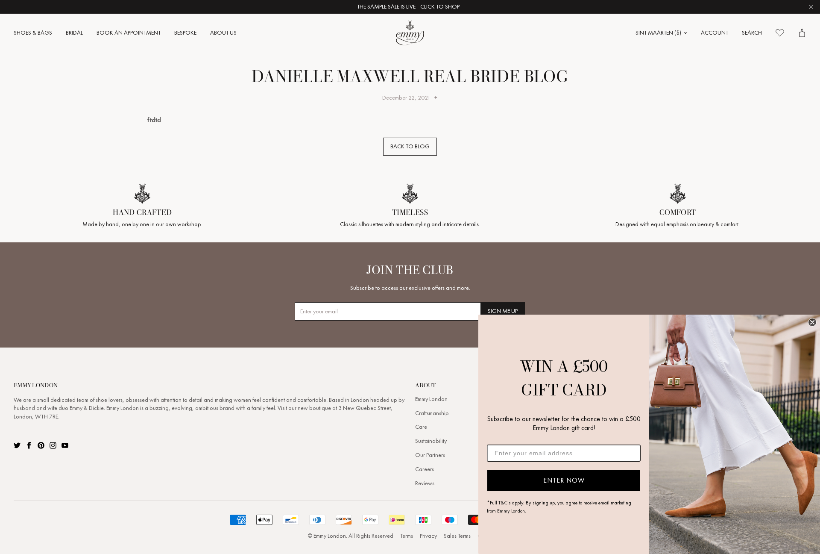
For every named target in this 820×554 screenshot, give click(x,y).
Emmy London (431, 399)
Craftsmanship (432, 413)
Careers (424, 469)
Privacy (428, 535)
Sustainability (431, 441)
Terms (406, 535)
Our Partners (430, 455)
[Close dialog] (812, 322)
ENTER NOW (564, 480)
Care (421, 426)
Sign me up (503, 311)
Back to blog (410, 146)
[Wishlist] (780, 33)
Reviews (424, 483)
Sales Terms (457, 535)
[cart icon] (802, 33)
